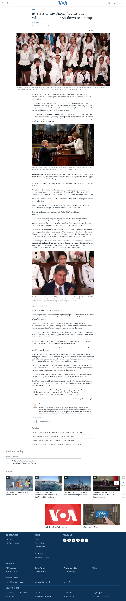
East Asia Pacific (40, 547)
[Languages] (109, 3)
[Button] (91, 31)
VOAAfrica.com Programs (15, 582)
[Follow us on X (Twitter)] (69, 540)
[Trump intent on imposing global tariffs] (19, 483)
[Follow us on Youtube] (73, 540)
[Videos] (115, 3)
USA (33, 9)
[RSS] (82, 540)
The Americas (39, 543)
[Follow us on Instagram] (78, 540)
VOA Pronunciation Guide (101, 596)
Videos (95, 568)
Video (9, 472)
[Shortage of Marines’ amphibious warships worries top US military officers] (48, 483)
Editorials (67, 582)
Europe (37, 550)
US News (9, 539)
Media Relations (69, 596)
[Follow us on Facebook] (65, 540)
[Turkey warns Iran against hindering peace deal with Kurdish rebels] (106, 483)
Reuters (36, 22)
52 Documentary (69, 572)
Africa (37, 539)
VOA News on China (70, 568)
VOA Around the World (43, 596)
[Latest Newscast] (120, 3)
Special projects (11, 572)
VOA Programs (11, 568)
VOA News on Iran (41, 572)
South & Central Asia (42, 557)
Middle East (39, 554)
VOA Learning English (42, 582)
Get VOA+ (38, 592)
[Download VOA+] (101, 514)
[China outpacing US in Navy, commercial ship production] (77, 483)
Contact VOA (68, 592)
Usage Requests (98, 592)
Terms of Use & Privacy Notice (16, 592)
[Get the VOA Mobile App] (63, 514)
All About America (12, 543)
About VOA (10, 596)
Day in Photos (40, 568)
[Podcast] (86, 540)
